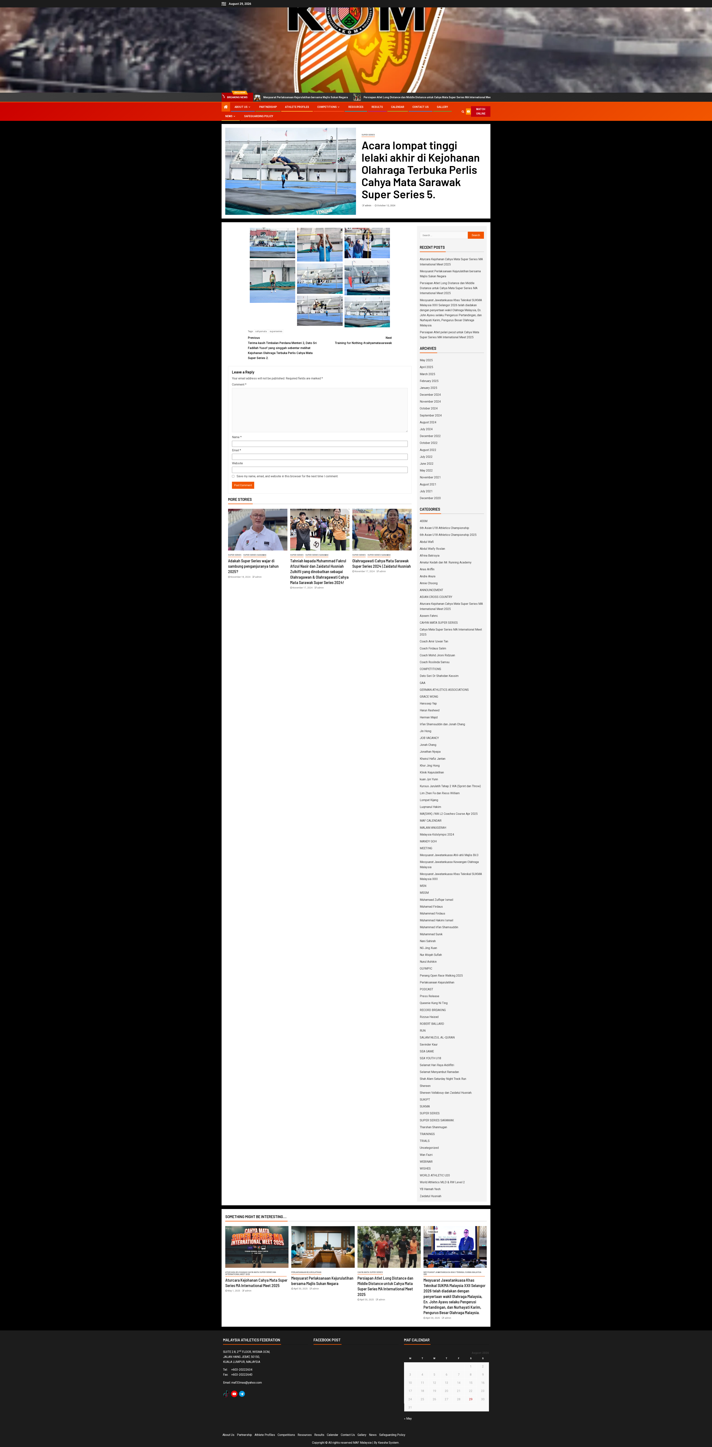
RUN (423, 1030)
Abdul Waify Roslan (432, 548)
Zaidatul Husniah (430, 1196)
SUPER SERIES (368, 135)
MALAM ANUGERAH (433, 827)
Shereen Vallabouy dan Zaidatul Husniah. (446, 1092)
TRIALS (425, 1141)
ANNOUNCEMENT (431, 590)
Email (236, 450)
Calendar (397, 106)
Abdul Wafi (427, 542)
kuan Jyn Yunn (429, 779)
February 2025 (429, 381)
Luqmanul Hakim (430, 807)
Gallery (442, 106)
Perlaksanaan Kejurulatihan (437, 982)
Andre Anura (427, 576)
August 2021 (428, 484)
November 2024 (430, 401)
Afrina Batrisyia (429, 555)
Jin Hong (425, 731)
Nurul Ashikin (428, 961)
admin (368, 205)
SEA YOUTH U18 (430, 1058)
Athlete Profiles (297, 106)
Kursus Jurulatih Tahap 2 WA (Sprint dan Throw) (450, 786)
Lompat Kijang (429, 800)
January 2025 (428, 388)
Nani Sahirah (428, 941)
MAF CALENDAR (430, 820)
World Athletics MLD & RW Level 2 (442, 1182)
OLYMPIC (426, 968)
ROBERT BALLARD (432, 1024)
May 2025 (426, 360)
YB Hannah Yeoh (430, 1189)
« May (408, 1418)
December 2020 (430, 498)
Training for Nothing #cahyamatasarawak (363, 340)
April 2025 (426, 367)
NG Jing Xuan (428, 948)
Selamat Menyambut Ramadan (439, 1072)
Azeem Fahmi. (429, 616)
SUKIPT (425, 1099)
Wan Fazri (426, 1155)
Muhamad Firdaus (431, 906)
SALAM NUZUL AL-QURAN (437, 1037)
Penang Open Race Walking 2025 (441, 975)
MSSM (424, 892)
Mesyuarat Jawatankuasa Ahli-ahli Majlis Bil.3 (449, 855)
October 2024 (429, 408)
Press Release (429, 996)
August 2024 (428, 422)
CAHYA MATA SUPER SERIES (439, 622)
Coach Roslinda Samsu (434, 662)
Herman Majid (429, 717)
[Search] (463, 111)
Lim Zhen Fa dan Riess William (440, 793)
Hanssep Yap (428, 703)
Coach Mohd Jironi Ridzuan (437, 655)
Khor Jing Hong (430, 765)
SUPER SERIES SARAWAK (254, 555)
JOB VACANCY (429, 738)
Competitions (327, 106)
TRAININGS (427, 1134)
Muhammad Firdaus (432, 913)
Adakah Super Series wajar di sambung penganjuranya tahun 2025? (253, 566)
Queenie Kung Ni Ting (434, 1003)
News (229, 116)
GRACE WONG (429, 696)
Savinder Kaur (429, 1044)
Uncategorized (429, 1148)
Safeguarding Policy (258, 116)
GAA (422, 683)
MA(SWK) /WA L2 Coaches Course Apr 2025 (449, 814)
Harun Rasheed (429, 710)
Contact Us (420, 106)
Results (377, 106)
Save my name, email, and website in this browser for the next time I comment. (287, 476)
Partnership (268, 106)
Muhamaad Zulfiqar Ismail (436, 900)
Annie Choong (429, 583)
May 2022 (426, 470)
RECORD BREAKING (433, 1010)
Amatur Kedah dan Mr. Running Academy (446, 562)
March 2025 (427, 374)
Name (237, 437)
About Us (241, 106)
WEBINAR (426, 1161)
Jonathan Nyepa (430, 751)
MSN (423, 886)
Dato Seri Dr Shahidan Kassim (439, 676)
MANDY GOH (428, 841)
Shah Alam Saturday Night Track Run (443, 1079)
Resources (355, 106)
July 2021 (426, 491)
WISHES (425, 1168)
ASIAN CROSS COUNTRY (436, 597)
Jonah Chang (428, 745)
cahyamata (261, 331)
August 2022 (428, 450)
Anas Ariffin (427, 569)
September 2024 (431, 415)
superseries (276, 331)
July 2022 (426, 457)
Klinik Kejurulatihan (432, 772)
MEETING (426, 848)
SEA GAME (427, 1051)
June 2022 (427, 463)
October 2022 (429, 443)
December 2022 (430, 436)
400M (423, 521)
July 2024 (426, 429)
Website (237, 463)
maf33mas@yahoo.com (246, 1382)
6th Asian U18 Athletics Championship (444, 528)
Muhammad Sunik (431, 934)
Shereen (425, 1086)
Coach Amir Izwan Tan (434, 641)
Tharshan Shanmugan (433, 1127)
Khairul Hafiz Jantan (432, 758)
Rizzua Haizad (429, 1017)
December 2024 (430, 394)
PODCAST (426, 989)
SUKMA (425, 1106)
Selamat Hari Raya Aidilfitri (437, 1065)
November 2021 (430, 477)
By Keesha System (386, 1442)
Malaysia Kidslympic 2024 (437, 834)
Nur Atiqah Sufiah (431, 955)
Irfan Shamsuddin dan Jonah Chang (442, 724)
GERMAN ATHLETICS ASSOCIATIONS (444, 690)
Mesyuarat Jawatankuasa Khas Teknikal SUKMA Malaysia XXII (452, 1273)
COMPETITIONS (430, 669)
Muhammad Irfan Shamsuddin (439, 927)
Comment (239, 384)
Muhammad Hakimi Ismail (436, 920)
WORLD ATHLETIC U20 (435, 1175)
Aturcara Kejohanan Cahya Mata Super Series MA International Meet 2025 (250, 1273)
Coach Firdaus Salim (433, 648)
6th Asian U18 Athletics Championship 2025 (448, 535)
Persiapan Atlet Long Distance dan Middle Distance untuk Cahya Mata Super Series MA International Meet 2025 (282, 97)
